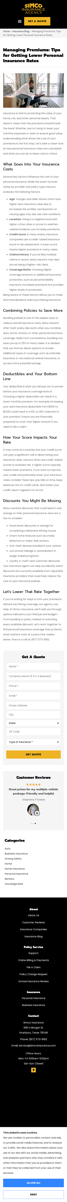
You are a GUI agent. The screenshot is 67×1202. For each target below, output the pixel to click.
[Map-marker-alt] (33, 1070)
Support (33, 953)
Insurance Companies (33, 929)
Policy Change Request (33, 974)
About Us (33, 915)
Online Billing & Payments (33, 960)
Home (6, 31)
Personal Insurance (33, 998)
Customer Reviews (33, 922)
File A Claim (33, 967)
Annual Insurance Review (33, 981)
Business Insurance (33, 1005)
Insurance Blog (20, 31)
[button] (20, 21)
